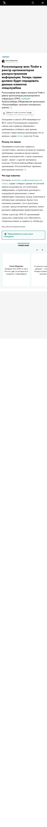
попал (20, 136)
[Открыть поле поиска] (32, 2)
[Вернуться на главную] (4, 2)
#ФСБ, (4, 227)
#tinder (22, 227)
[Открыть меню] (42, 2)
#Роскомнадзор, (13, 227)
